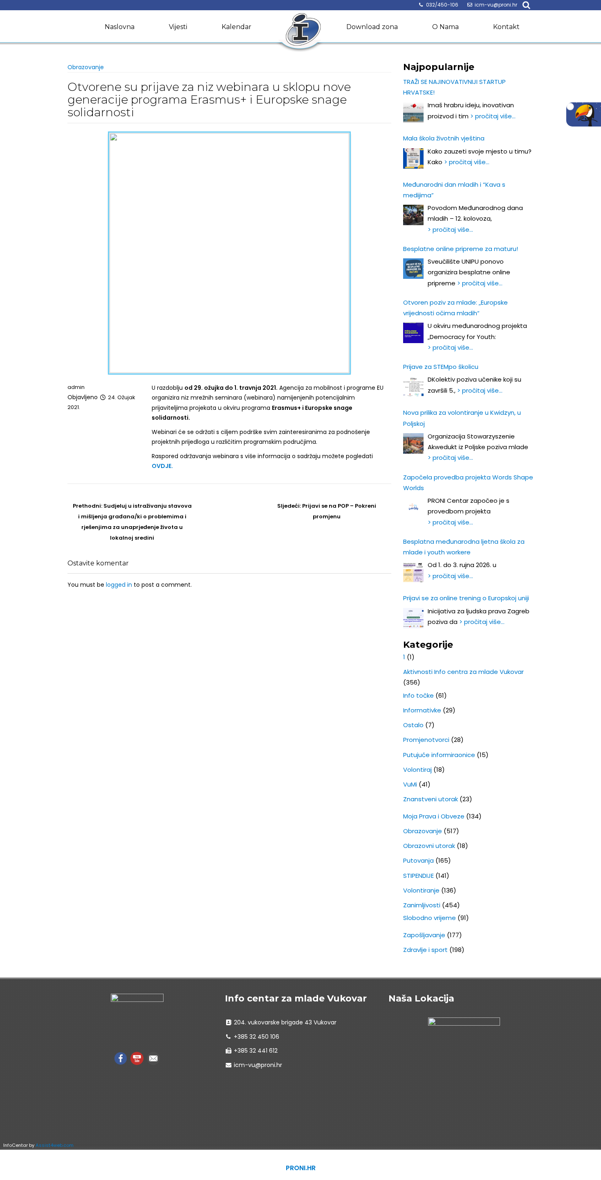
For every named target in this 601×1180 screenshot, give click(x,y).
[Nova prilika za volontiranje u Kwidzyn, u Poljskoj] (413, 443)
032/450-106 (442, 4)
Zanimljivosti (421, 905)
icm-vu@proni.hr (496, 4)
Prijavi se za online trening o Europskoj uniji (466, 598)
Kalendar (236, 27)
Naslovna (120, 27)
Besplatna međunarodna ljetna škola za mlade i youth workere (464, 546)
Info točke (418, 695)
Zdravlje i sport (425, 949)
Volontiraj (417, 769)
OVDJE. (162, 466)
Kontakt (506, 27)
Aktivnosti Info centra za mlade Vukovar (463, 671)
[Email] (153, 1057)
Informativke (422, 710)
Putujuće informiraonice (439, 754)
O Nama (445, 27)
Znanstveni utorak (430, 799)
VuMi (410, 784)
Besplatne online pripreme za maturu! (460, 248)
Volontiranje (421, 890)
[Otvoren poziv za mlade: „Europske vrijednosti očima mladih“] (413, 333)
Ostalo (413, 725)
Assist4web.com (55, 1145)
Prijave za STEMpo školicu (440, 366)
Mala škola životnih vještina (443, 138)
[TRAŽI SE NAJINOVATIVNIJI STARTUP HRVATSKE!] (413, 112)
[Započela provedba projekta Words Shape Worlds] (413, 507)
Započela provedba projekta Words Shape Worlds (468, 482)
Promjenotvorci (426, 739)
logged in (119, 585)
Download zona (372, 27)
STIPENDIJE (418, 875)
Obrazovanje (85, 67)
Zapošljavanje (424, 935)
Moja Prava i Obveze (433, 816)
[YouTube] (137, 1057)
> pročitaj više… (493, 116)
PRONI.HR (301, 1168)
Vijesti (178, 27)
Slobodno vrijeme (429, 917)
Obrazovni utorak (429, 845)
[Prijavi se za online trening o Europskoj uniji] (413, 618)
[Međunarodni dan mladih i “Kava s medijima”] (413, 215)
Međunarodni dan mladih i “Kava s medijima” (454, 189)
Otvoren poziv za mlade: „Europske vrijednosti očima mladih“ (455, 307)
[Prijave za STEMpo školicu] (413, 386)
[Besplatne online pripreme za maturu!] (413, 268)
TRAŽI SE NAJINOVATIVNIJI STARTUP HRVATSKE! (454, 87)
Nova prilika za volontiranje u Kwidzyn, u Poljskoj (462, 417)
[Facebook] (120, 1057)
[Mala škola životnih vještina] (413, 158)
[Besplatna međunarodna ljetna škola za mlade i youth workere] (413, 572)
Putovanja (418, 860)
